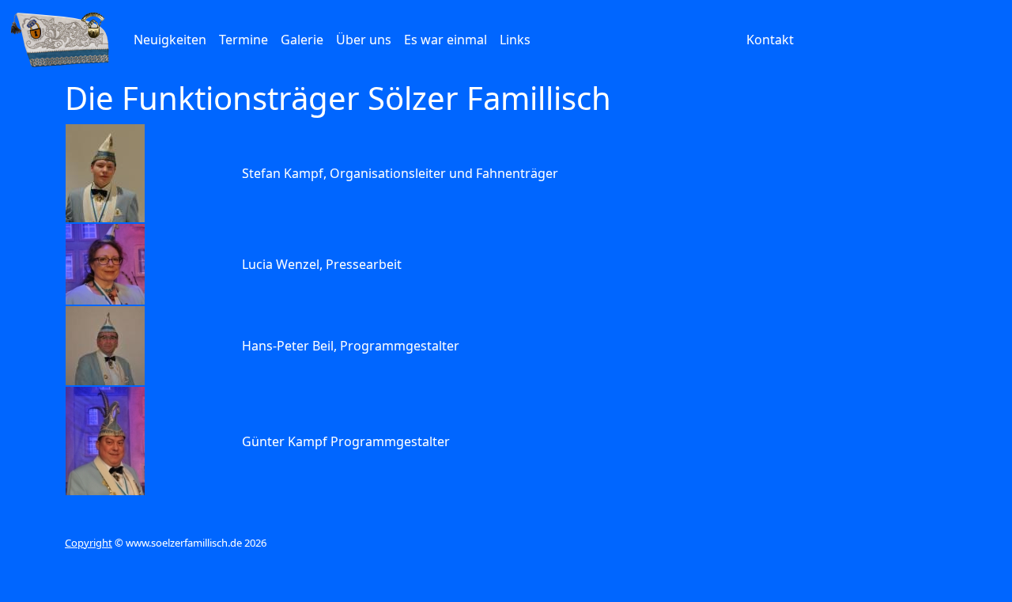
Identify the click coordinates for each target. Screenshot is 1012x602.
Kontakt (770, 39)
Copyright (88, 543)
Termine (243, 39)
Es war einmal (445, 39)
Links (515, 39)
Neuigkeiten (170, 39)
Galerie (302, 39)
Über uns (363, 39)
